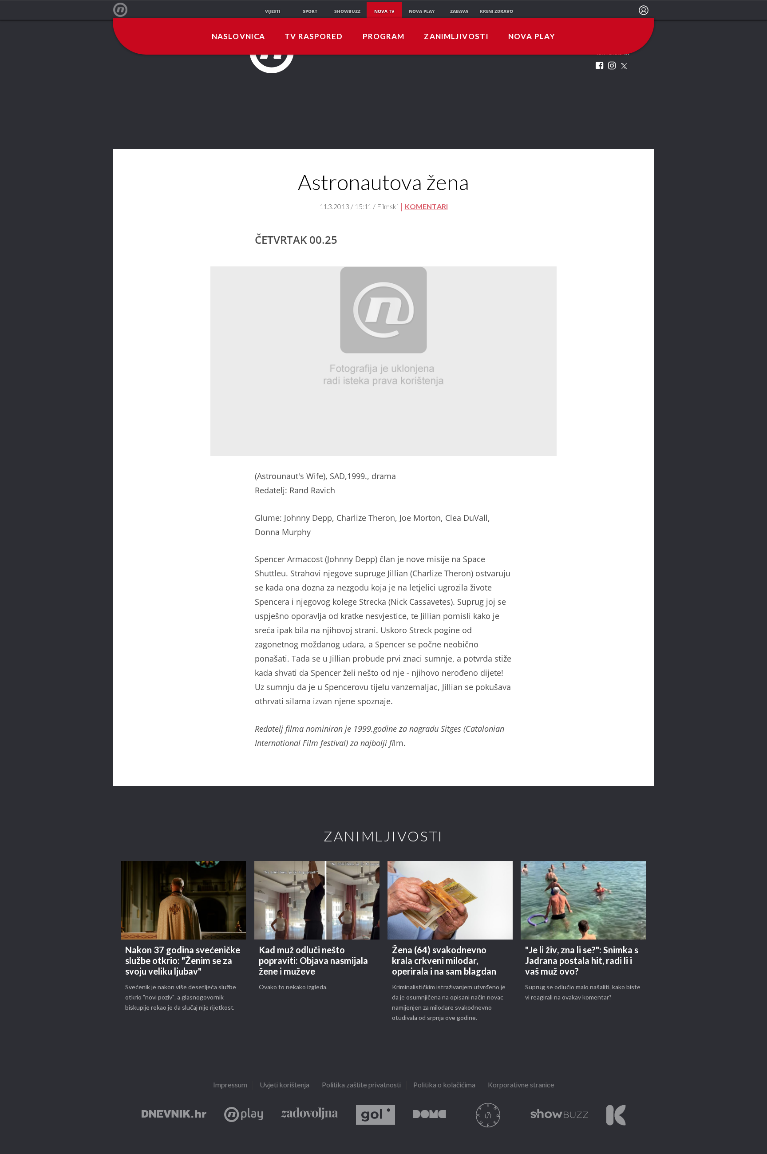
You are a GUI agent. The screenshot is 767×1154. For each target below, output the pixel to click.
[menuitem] (643, 10)
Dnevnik (174, 1115)
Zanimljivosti (456, 36)
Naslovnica (238, 36)
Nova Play (531, 36)
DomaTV (429, 1115)
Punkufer (488, 1115)
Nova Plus (243, 1115)
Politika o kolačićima (444, 1085)
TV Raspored (314, 36)
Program (384, 36)
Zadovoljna (309, 1115)
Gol (375, 1115)
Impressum (230, 1085)
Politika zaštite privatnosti (361, 1085)
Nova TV (125, 10)
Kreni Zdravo (616, 1115)
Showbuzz (559, 1115)
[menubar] (643, 10)
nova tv (384, 11)
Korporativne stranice (521, 1085)
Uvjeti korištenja (284, 1085)
